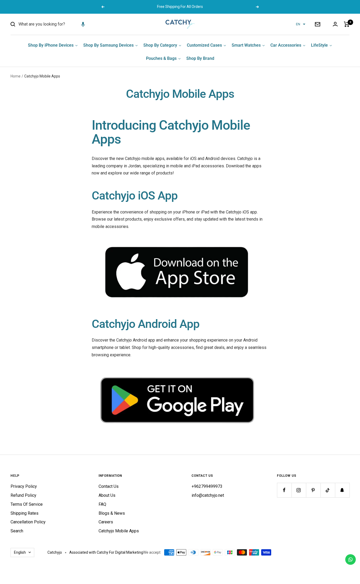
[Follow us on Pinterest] (313, 490)
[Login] (335, 24)
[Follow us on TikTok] (327, 490)
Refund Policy (23, 495)
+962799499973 (207, 486)
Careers (106, 521)
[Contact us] (350, 559)
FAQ (102, 504)
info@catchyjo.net (208, 495)
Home (16, 76)
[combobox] (58, 24)
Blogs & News (112, 513)
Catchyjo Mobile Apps (119, 530)
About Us (107, 495)
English (20, 552)
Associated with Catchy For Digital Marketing (106, 552)
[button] (83, 24)
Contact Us (109, 486)
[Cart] (346, 24)
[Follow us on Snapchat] (342, 490)
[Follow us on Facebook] (284, 490)
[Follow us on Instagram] (298, 490)
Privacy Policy (24, 486)
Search (17, 530)
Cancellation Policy (28, 521)
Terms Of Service (27, 504)
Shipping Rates (24, 513)
